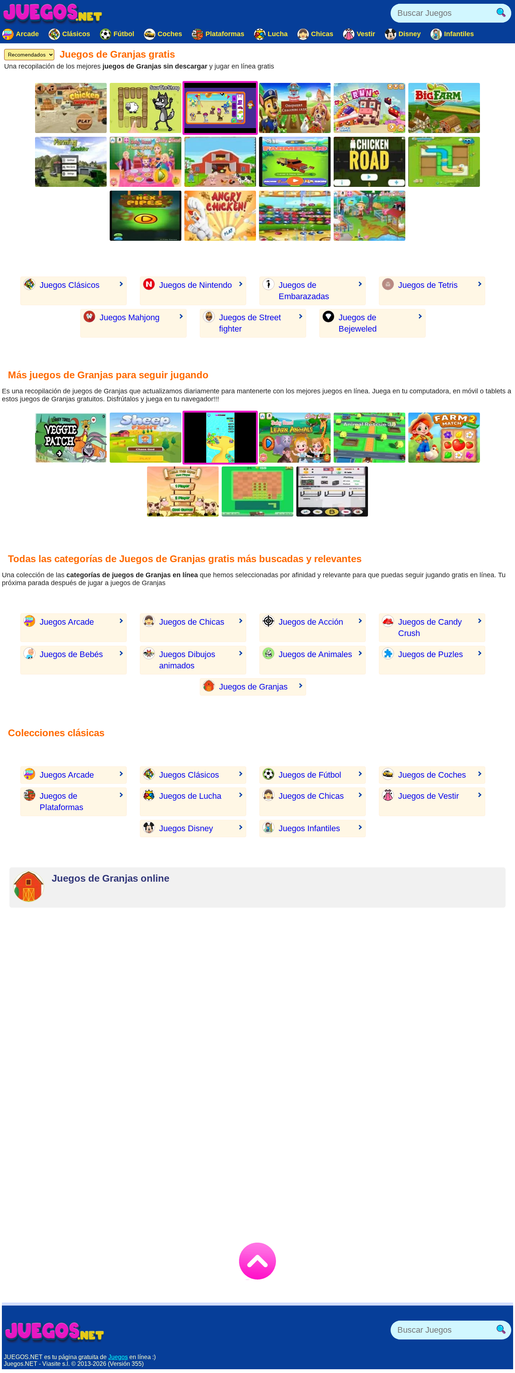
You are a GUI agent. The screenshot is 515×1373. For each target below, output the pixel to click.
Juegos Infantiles (309, 828)
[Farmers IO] (295, 162)
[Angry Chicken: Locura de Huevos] (220, 216)
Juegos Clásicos (70, 285)
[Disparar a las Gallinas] (71, 108)
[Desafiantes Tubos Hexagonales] (145, 216)
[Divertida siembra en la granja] (257, 491)
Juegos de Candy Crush (430, 627)
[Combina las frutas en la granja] (295, 216)
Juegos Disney (186, 828)
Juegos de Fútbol (310, 775)
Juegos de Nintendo (195, 285)
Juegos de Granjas (253, 686)
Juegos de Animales (315, 654)
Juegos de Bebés (71, 654)
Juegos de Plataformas (61, 801)
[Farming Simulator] (71, 162)
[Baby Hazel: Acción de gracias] (145, 162)
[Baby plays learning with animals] (295, 438)
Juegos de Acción (311, 622)
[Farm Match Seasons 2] (444, 438)
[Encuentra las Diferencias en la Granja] (220, 162)
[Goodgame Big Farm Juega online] (444, 108)
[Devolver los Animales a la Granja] (369, 438)
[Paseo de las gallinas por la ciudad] (369, 162)
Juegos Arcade (67, 622)
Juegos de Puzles (430, 654)
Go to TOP (257, 1261)
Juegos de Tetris (428, 285)
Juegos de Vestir (428, 796)
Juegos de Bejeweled (358, 323)
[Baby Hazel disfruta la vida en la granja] (369, 216)
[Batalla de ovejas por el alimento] (145, 438)
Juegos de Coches (432, 775)
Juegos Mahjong (129, 317)
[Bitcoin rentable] (332, 491)
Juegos (118, 1357)
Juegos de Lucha (190, 796)
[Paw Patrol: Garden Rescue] (295, 108)
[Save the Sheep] (145, 108)
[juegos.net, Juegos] (53, 13)
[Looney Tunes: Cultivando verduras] (71, 438)
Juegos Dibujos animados (187, 660)
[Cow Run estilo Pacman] (369, 108)
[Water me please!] (444, 162)
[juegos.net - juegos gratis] (55, 1332)
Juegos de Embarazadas (304, 290)
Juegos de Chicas (191, 622)
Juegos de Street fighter (250, 323)
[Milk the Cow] (183, 491)
